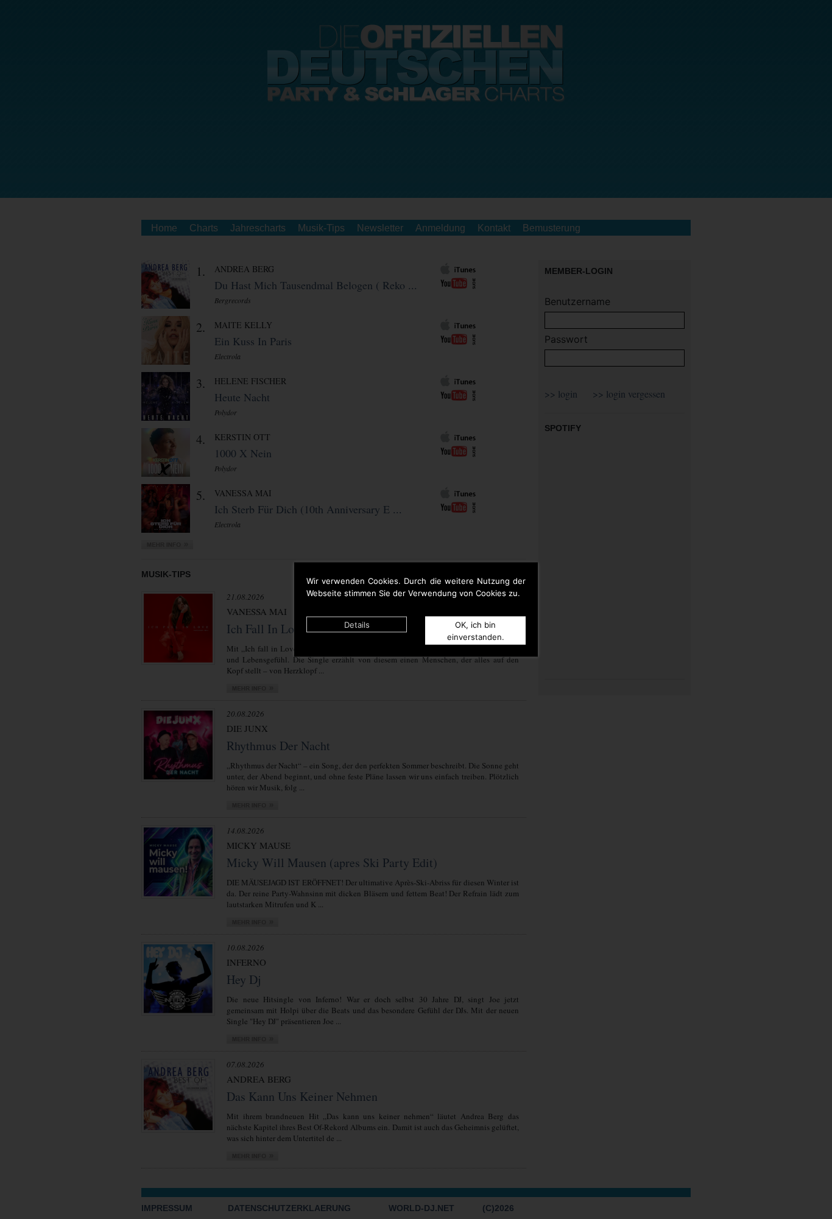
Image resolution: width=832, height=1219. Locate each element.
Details (357, 625)
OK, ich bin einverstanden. (475, 631)
